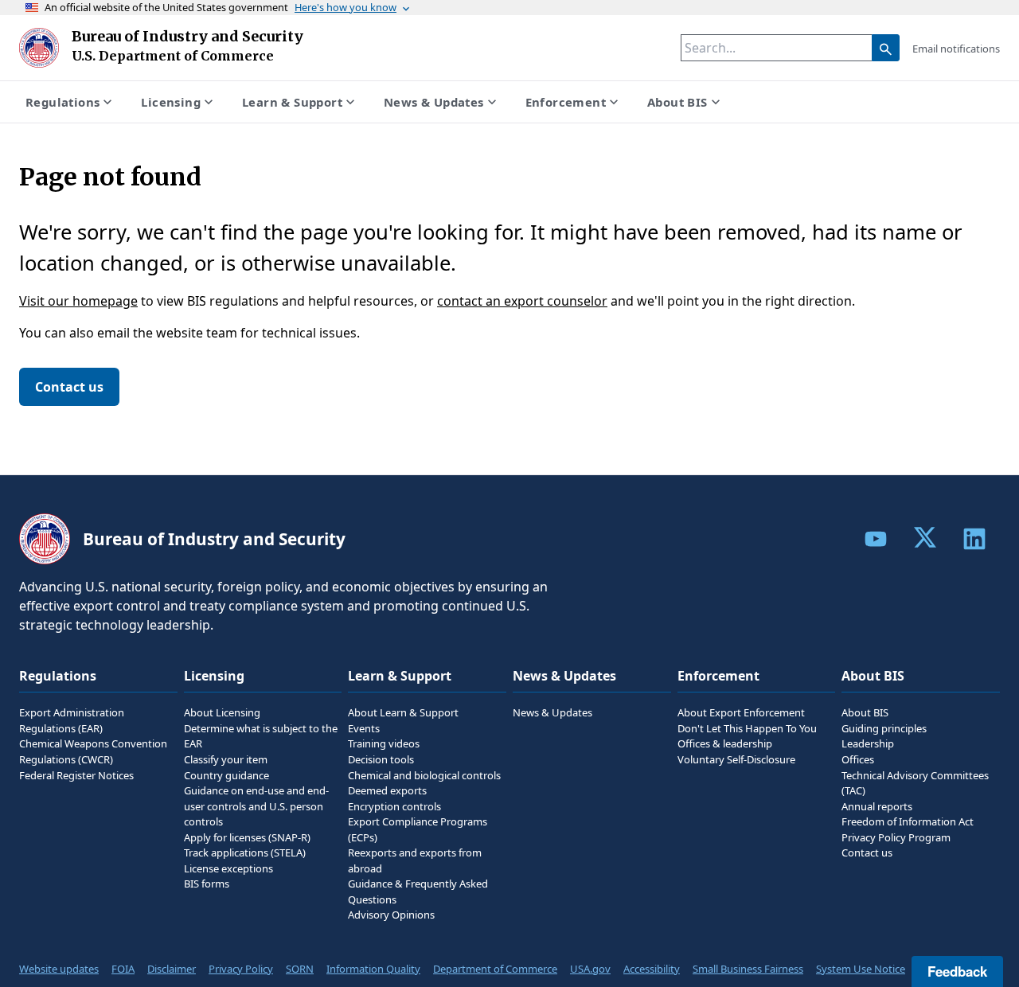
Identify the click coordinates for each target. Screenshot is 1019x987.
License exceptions (228, 868)
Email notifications (956, 48)
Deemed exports (387, 790)
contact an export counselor (522, 301)
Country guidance (226, 775)
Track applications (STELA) (245, 852)
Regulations (62, 102)
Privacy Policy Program (896, 837)
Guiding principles (884, 728)
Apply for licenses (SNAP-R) (247, 837)
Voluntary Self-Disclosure (736, 759)
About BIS (677, 102)
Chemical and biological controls (424, 775)
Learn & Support (292, 102)
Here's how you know (345, 7)
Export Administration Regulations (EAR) (71, 720)
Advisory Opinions (391, 914)
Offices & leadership (724, 743)
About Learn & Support (403, 712)
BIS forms (206, 883)
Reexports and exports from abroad (415, 860)
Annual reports (876, 806)
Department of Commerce (495, 969)
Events (364, 728)
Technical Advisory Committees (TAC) (915, 783)
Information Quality (373, 969)
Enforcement (565, 102)
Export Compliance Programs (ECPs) (417, 829)
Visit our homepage (78, 301)
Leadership (867, 743)
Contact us (69, 387)
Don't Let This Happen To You (747, 728)
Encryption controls (394, 806)
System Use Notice (860, 969)
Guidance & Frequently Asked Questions (418, 891)
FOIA (123, 969)
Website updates (59, 969)
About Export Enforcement (741, 712)
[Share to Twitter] (925, 537)
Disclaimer (171, 969)
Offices (857, 759)
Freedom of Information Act (907, 821)
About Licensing (222, 712)
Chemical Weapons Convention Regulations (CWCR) (93, 751)
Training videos (384, 743)
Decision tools (381, 759)
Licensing (171, 102)
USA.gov (590, 969)
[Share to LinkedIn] (974, 539)
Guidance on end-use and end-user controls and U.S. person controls (256, 806)
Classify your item (225, 759)
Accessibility (651, 969)
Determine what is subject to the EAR (261, 736)
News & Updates (434, 102)
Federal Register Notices (76, 775)
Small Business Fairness (748, 969)
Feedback (957, 971)
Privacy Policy (241, 969)
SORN (300, 969)
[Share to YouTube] (875, 539)
